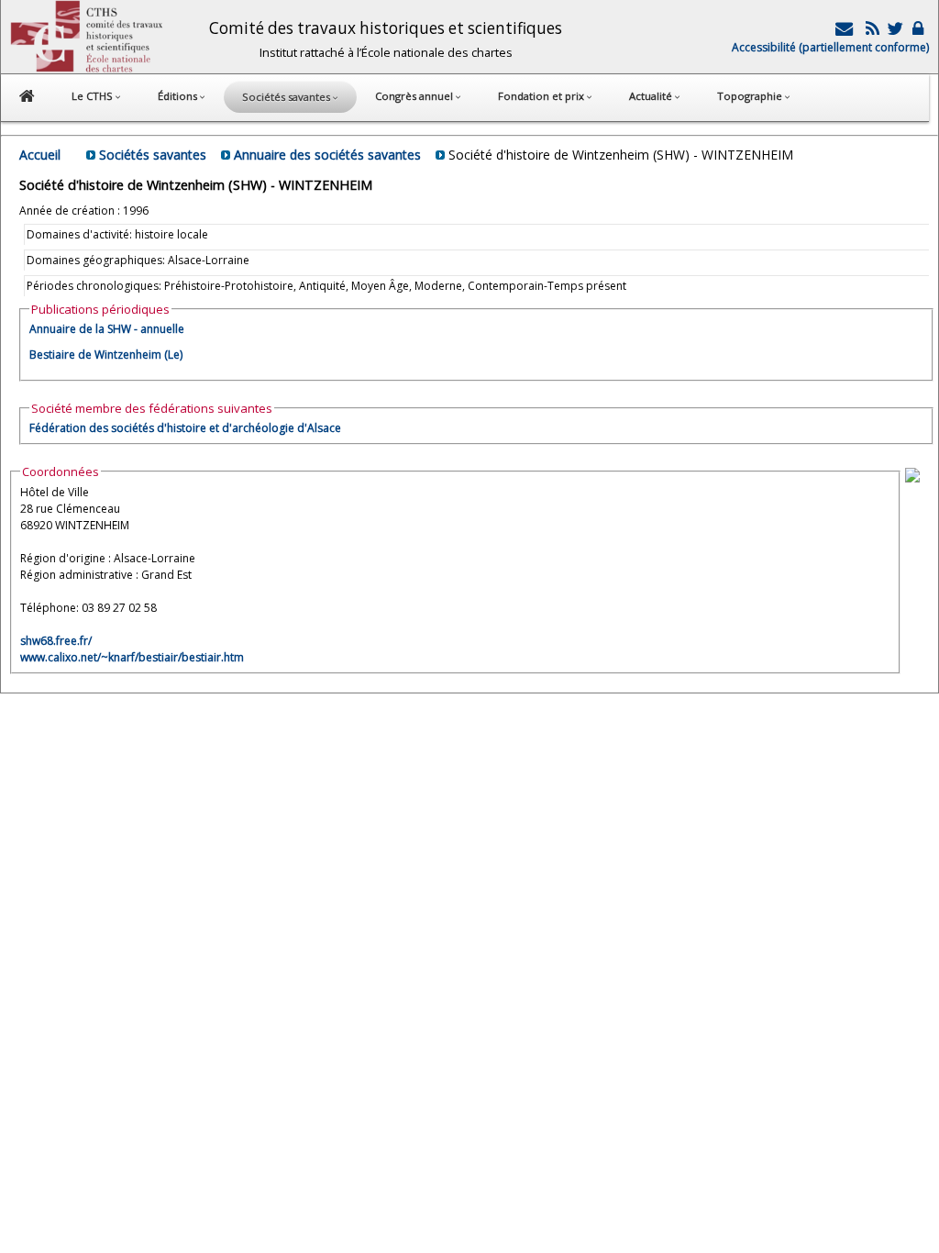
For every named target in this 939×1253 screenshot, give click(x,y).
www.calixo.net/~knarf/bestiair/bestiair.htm (132, 657)
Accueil (40, 154)
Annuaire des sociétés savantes (327, 154)
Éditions (179, 96)
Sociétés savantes (152, 154)
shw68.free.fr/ (56, 641)
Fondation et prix (542, 96)
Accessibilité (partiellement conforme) (830, 47)
